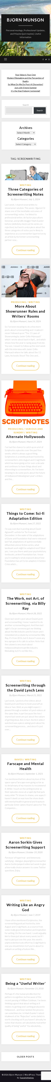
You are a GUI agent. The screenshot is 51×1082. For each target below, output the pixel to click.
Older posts (25, 1056)
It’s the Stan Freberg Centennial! (25, 91)
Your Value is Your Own (25, 74)
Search (26, 105)
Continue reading (25, 250)
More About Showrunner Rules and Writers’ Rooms (25, 311)
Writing (25, 185)
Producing (18, 302)
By (19, 199)
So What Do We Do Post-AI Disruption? (25, 84)
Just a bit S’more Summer (25, 87)
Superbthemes (27, 1078)
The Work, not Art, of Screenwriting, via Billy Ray (25, 603)
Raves (19, 759)
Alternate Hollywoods (25, 436)
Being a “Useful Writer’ (26, 983)
